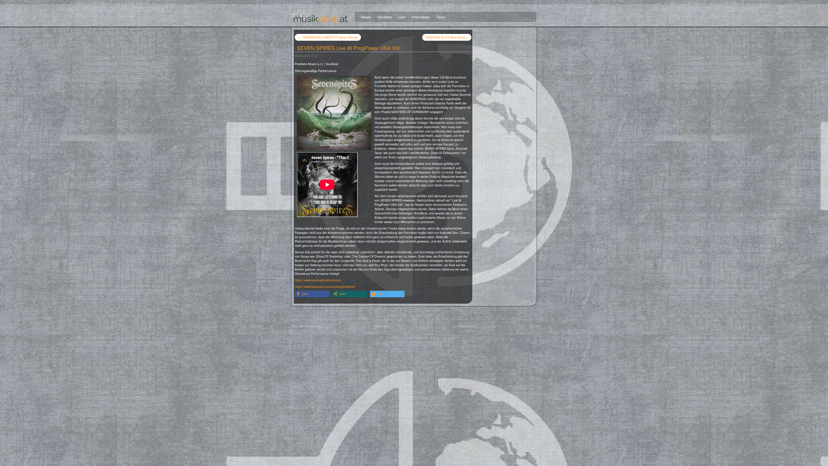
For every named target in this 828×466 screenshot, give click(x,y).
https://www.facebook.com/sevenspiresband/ (325, 286)
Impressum (382, 326)
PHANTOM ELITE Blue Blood (446, 37)
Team (440, 17)
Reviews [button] (384, 17)
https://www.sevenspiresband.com (318, 280)
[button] (312, 294)
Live (401, 17)
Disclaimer (467, 326)
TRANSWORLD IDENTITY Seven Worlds (328, 37)
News (366, 17)
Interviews (421, 17)
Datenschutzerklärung (306, 326)
